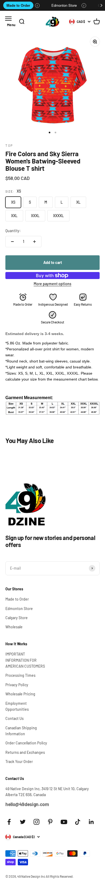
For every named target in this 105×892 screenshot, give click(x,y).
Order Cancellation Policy (26, 743)
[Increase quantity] (34, 241)
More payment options (52, 283)
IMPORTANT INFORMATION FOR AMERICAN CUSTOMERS (25, 660)
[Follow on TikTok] (77, 821)
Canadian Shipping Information (21, 731)
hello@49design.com (27, 804)
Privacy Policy (16, 684)
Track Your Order (19, 761)
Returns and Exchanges (25, 752)
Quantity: (13, 230)
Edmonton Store (64, 5)
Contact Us (14, 718)
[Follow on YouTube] (64, 821)
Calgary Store (16, 617)
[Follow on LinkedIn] (91, 821)
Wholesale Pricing (20, 694)
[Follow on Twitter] (22, 821)
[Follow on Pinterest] (50, 821)
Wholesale (14, 627)
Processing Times (20, 675)
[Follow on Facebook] (9, 821)
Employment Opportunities (17, 706)
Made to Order (18, 5)
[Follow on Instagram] (36, 821)
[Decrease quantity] (12, 241)
